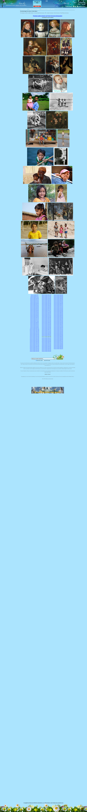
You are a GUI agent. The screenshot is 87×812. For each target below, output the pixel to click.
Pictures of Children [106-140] (34, 298)
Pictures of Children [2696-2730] (46, 329)
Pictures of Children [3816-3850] (58, 310)
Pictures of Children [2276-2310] (46, 315)
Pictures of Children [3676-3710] (58, 305)
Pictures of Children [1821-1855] (46, 299)
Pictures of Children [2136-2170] (46, 310)
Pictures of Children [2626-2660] (46, 327)
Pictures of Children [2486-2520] (46, 322)
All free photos (23, 9)
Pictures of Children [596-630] (34, 315)
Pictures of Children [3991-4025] (58, 316)
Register (83, 4)
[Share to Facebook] (45, 1)
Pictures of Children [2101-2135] (46, 309)
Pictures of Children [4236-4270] (58, 324)
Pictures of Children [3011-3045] (46, 340)
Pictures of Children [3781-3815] (58, 309)
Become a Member (69, 6)
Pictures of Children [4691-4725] (58, 340)
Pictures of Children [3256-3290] (46, 348)
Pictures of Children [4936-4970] (58, 348)
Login (79, 4)
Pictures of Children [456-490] (34, 310)
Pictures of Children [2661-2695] (46, 328)
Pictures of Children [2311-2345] (46, 316)
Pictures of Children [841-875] (34, 323)
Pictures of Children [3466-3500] (58, 298)
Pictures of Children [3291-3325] (46, 349)
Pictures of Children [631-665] (34, 316)
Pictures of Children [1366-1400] (34, 341)
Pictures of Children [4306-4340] (58, 327)
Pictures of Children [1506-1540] (34, 346)
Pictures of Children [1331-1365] (34, 340)
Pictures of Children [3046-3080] (46, 341)
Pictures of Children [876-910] (34, 324)
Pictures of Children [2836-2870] (46, 334)
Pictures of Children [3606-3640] (58, 303)
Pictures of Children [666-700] (34, 317)
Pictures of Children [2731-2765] (46, 330)
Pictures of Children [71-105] (34, 297)
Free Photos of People (34, 9)
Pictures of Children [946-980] (34, 327)
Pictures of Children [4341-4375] (58, 328)
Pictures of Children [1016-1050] (34, 329)
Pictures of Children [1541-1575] (34, 347)
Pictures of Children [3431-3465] (58, 297)
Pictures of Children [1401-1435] (34, 342)
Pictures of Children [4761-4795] (58, 342)
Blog (75, 6)
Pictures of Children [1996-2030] (46, 305)
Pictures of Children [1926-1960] (46, 303)
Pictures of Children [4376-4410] (58, 329)
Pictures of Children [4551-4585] (58, 335)
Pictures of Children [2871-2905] (46, 335)
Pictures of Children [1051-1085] (34, 330)
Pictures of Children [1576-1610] (34, 348)
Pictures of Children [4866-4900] (58, 346)
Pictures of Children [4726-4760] (58, 341)
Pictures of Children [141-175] (34, 299)
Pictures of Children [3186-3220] (46, 346)
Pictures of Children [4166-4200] (58, 322)
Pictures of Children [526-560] (34, 312)
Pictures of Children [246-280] (34, 303)
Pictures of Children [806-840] (34, 322)
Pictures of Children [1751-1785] (46, 297)
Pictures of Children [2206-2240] (46, 312)
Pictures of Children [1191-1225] (34, 335)
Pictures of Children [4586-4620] (58, 336)
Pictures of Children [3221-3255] (46, 347)
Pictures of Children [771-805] (34, 321)
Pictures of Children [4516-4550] (58, 334)
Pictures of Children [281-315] (34, 304)
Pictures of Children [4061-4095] (58, 318)
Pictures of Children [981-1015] (34, 328)
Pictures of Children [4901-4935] (58, 347)
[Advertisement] (9, 26)
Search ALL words (40, 360)
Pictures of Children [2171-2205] (46, 311)
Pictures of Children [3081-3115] (46, 342)
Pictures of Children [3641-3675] (58, 304)
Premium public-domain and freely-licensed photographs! (47, 16)
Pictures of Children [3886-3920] (58, 312)
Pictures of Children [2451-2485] (46, 321)
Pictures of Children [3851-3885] (58, 311)
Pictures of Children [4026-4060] (58, 317)
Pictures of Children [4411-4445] (58, 330)
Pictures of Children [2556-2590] (46, 324)
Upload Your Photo (81, 6)
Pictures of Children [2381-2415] (46, 318)
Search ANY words (47, 360)
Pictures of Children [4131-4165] (58, 321)
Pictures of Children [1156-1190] (34, 334)
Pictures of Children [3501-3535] (58, 299)
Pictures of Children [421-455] (34, 309)
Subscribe (37, 6)
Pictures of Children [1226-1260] (34, 336)
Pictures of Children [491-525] (34, 311)
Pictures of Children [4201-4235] (58, 323)
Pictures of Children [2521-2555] (46, 323)
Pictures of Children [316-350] (34, 305)
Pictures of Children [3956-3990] (58, 315)
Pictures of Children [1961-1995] (46, 304)
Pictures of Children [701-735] (34, 318)
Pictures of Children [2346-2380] (46, 317)
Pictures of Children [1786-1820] (46, 298)
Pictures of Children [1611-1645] (34, 349)
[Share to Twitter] (46, 1)
